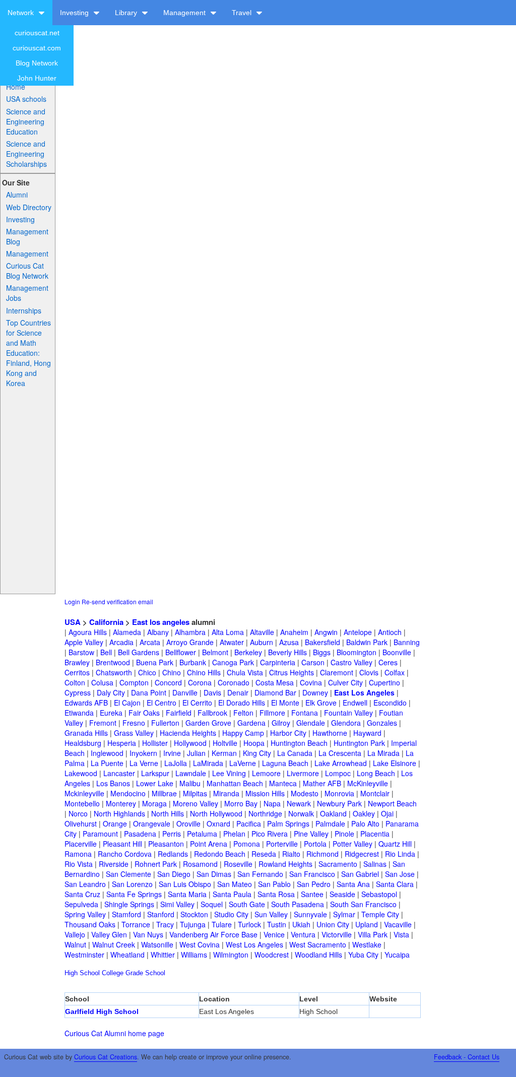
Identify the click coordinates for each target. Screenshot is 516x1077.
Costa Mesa (274, 682)
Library (127, 13)
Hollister (155, 743)
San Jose (400, 874)
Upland (366, 924)
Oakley (364, 813)
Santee (312, 894)
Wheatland (127, 954)
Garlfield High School (102, 1011)
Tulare (222, 924)
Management (185, 13)
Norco (78, 813)
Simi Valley (177, 904)
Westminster (84, 954)
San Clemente (128, 874)
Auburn (261, 642)
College (112, 973)
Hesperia (121, 743)
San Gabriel (360, 874)
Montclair (375, 793)
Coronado (233, 682)
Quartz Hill (395, 844)
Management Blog (27, 236)
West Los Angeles (254, 944)
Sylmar (344, 914)
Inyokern (143, 753)
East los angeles (160, 621)
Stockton (194, 914)
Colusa (102, 682)
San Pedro (314, 884)
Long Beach (376, 773)
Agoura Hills (88, 632)
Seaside (342, 894)
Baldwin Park (367, 642)
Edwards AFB (86, 703)
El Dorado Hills (241, 703)
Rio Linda (400, 854)
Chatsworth (114, 672)
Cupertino (384, 682)
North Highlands (119, 813)
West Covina (199, 944)
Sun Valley (271, 914)
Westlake (366, 944)
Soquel (212, 904)
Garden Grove (208, 723)
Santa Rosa (276, 894)
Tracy (165, 924)
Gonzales (382, 723)
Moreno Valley (195, 803)
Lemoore (266, 773)
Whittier (163, 954)
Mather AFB (322, 783)
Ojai (387, 813)
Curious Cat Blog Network (27, 271)
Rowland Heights (285, 864)
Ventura (303, 934)
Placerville (80, 844)
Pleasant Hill (122, 844)
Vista (401, 934)
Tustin (276, 924)
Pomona (246, 844)
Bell (106, 652)
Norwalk (301, 813)
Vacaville (398, 924)
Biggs (322, 652)
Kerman (224, 753)
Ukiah (301, 924)
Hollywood (190, 743)
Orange (115, 823)
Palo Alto (365, 823)
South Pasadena (297, 904)
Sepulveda (81, 904)
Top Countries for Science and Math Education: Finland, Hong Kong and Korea (28, 353)
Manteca (283, 783)
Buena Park (154, 662)
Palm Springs (288, 823)
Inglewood (107, 753)
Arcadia (121, 642)
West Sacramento (317, 944)
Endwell (355, 703)
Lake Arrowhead (340, 763)
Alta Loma (228, 632)
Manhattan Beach (235, 783)
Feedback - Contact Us (466, 1056)
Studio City (231, 914)
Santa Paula (232, 894)
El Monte (285, 703)
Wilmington (230, 954)
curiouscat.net (37, 33)
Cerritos (77, 672)
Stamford (126, 914)
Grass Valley (134, 733)
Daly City (111, 692)
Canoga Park (233, 662)
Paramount (100, 834)
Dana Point (148, 692)
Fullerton (165, 723)
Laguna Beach (285, 763)
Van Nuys (148, 934)
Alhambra (190, 632)
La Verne (144, 763)
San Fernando (260, 874)
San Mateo (234, 884)
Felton (243, 713)
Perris (171, 834)
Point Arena (208, 844)
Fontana (304, 713)
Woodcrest (271, 954)
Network (22, 13)
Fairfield (178, 713)
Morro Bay (240, 803)
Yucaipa (397, 954)
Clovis (368, 672)
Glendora (346, 723)
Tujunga (193, 924)
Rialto (291, 854)
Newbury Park (339, 803)
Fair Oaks (144, 713)
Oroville (188, 823)
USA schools (26, 99)
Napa (272, 803)
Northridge (265, 813)
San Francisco (312, 874)
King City (257, 753)
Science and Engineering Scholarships (26, 154)
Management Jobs (27, 293)
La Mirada (383, 753)
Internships (23, 310)
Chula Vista (245, 672)
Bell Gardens (138, 652)
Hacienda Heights (188, 733)
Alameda (127, 632)
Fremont (102, 723)
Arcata (150, 642)
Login (72, 601)
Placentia (375, 834)
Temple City (380, 914)
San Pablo (274, 884)
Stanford (160, 914)
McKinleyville (367, 783)
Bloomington (356, 652)
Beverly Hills (287, 652)
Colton (74, 682)
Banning (407, 642)
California (106, 621)
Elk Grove (321, 703)
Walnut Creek (113, 944)
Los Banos (113, 783)
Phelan (234, 834)
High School (82, 973)
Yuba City (363, 954)
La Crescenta (339, 753)
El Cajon (127, 703)
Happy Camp (243, 733)
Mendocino (128, 793)
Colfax (394, 672)
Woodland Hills (318, 954)
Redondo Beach (219, 854)
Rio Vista (78, 864)
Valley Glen (109, 934)
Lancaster (119, 773)
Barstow (81, 652)
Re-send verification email (117, 601)
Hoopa (254, 743)
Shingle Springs (129, 904)
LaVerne (242, 763)
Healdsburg (82, 743)
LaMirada (208, 763)
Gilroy (281, 723)
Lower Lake (154, 783)
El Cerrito (197, 703)
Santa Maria (187, 894)
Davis (212, 692)
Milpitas (195, 793)
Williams (194, 954)
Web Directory (28, 207)
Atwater (232, 642)
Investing (75, 13)
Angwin (326, 632)
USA (72, 621)
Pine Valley (311, 834)
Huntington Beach (299, 743)
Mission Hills (265, 793)
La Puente (107, 763)
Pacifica (248, 823)
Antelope (358, 632)
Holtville (225, 743)
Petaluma (202, 834)
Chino (171, 672)
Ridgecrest (362, 854)
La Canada (294, 753)
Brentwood (113, 662)
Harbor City (288, 733)
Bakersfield (322, 642)
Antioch (390, 632)
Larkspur (155, 773)
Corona (200, 682)
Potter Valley (352, 844)
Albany (158, 632)
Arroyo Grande (190, 642)
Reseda (263, 854)
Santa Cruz (82, 894)
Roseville (238, 864)
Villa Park (373, 934)
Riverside (113, 864)
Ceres (388, 662)
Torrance (135, 924)
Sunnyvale (310, 914)
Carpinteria (277, 662)
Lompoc (338, 773)
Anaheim (294, 632)
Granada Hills (86, 733)
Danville (185, 692)
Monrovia (339, 793)
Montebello (82, 803)
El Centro (161, 703)
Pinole (344, 834)
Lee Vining (229, 773)
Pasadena (140, 834)
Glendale (310, 723)
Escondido (390, 703)
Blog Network (37, 63)
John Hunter (36, 78)
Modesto (304, 793)
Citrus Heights (291, 672)
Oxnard (218, 823)
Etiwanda (79, 713)
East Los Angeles (364, 692)
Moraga (154, 803)
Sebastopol (379, 894)
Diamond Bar (275, 692)
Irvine (172, 753)
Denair (237, 692)
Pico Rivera (269, 834)
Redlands (173, 854)
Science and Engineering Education (25, 121)
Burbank (192, 662)
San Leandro (85, 884)
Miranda (226, 793)
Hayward (367, 733)
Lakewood (80, 773)
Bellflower (180, 652)
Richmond (322, 854)
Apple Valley (83, 642)
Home (15, 87)
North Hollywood (216, 813)
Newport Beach (392, 803)
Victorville (336, 934)
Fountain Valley (348, 713)
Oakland (333, 813)
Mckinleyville (84, 793)
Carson (313, 662)
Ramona (78, 854)
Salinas (374, 864)
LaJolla (175, 763)
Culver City (345, 682)
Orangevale (151, 823)
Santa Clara (395, 884)
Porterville (282, 844)
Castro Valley (351, 662)
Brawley (77, 662)
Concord (168, 682)
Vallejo (74, 934)
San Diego (173, 874)
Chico (147, 672)
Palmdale (330, 823)
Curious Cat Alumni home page (114, 1033)
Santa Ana (353, 884)
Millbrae (164, 793)
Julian (196, 753)
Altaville (262, 632)
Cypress (77, 692)
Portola (315, 844)
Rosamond (200, 864)
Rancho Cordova (125, 854)
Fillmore (272, 713)
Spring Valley (85, 914)
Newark (299, 803)
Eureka (111, 713)
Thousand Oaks (89, 924)
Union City (332, 924)
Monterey (121, 803)
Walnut (75, 944)
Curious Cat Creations (105, 1056)
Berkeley (248, 652)
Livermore (303, 773)
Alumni (17, 194)
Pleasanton (166, 844)
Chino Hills (204, 672)
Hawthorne (329, 733)
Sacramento (337, 864)
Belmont (215, 652)
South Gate (247, 904)
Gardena (251, 723)
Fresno (133, 723)
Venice (274, 934)
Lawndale (190, 773)
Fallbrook (212, 713)
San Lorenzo (132, 884)
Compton (134, 682)
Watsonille (157, 944)
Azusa (289, 642)
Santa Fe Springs (134, 894)
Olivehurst (80, 823)
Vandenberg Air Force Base (213, 934)
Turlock (249, 924)
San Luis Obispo (185, 884)
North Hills (167, 813)
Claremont (336, 672)
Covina (311, 682)
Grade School (145, 973)
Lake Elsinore (394, 763)
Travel (242, 13)
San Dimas (214, 874)
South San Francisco (363, 904)
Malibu (190, 783)
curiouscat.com (37, 48)
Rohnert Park (156, 864)
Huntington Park (359, 743)
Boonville (396, 652)
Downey (315, 692)
